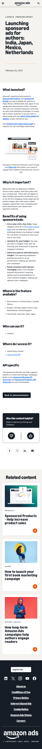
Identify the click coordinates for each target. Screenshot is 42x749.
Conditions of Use (21, 692)
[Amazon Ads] (20, 3)
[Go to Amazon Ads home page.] (21, 734)
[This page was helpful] (30, 436)
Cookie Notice (21, 709)
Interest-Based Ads (21, 703)
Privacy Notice (21, 697)
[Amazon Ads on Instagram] (20, 679)
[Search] (39, 3)
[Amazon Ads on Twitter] (13, 679)
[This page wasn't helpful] (11, 436)
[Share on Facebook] (9, 450)
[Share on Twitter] (17, 450)
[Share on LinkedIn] (24, 450)
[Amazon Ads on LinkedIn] (6, 679)
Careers (21, 720)
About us (21, 686)
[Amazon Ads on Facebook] (34, 679)
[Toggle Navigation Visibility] (2, 3)
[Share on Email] (32, 450)
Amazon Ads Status (21, 715)
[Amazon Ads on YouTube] (27, 679)
